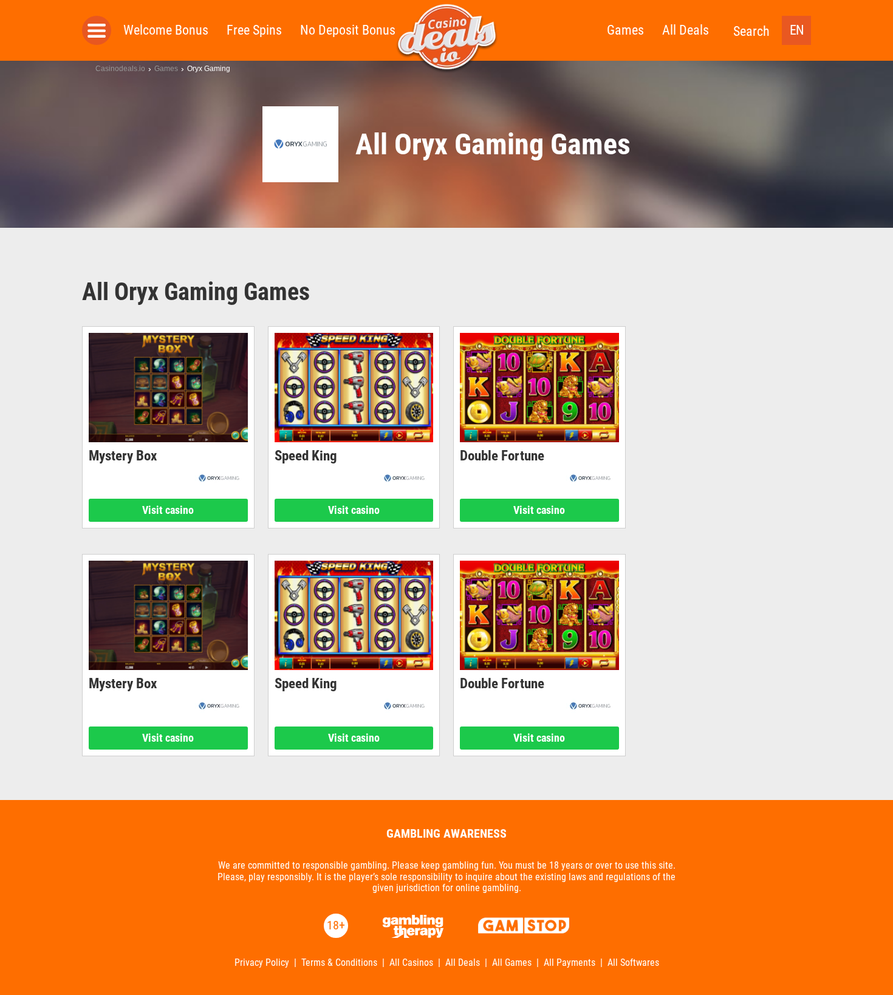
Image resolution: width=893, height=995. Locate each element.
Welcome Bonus (165, 30)
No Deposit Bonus (347, 30)
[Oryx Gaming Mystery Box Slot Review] (168, 387)
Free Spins (254, 30)
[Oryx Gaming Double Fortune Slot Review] (539, 387)
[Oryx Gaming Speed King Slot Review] (354, 387)
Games (625, 30)
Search (751, 31)
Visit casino (168, 510)
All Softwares (633, 962)
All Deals (685, 30)
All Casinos (411, 962)
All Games (512, 962)
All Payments (569, 962)
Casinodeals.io (120, 68)
